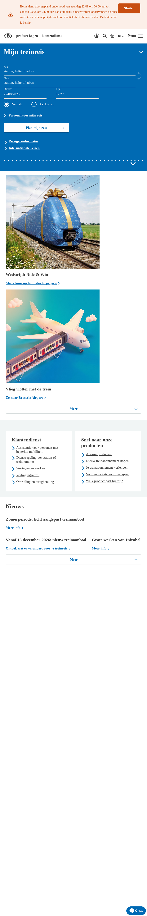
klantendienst (52, 36)
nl (119, 35)
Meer (74, 409)
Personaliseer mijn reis (25, 115)
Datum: (8, 89)
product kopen (27, 36)
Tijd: (58, 89)
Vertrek (17, 104)
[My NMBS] (96, 36)
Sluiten (129, 8)
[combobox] (77, 94)
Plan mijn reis (36, 128)
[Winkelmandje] (112, 36)
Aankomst (46, 104)
